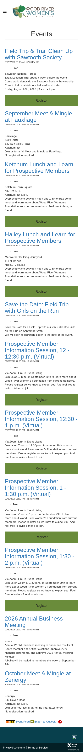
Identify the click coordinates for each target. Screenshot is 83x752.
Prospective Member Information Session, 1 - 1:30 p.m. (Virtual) (35, 487)
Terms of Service (37, 747)
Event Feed (22, 721)
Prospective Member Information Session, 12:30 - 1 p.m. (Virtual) (41, 419)
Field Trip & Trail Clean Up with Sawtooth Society (39, 54)
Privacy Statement (14, 747)
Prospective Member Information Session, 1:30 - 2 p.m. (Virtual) (39, 556)
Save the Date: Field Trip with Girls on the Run (37, 307)
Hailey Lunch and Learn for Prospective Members (40, 237)
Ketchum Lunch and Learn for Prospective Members (39, 167)
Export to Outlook (45, 721)
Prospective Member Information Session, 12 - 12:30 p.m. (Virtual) (37, 350)
